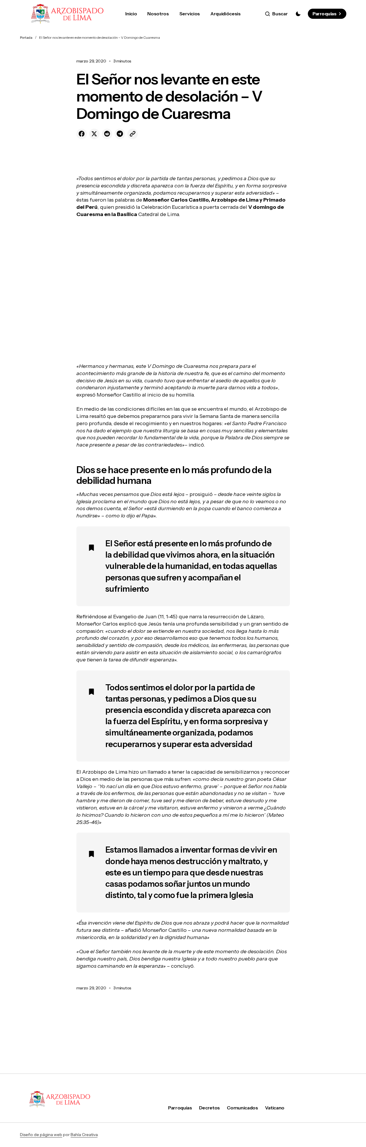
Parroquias (324, 13)
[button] (276, 14)
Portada (26, 37)
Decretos (209, 1108)
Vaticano (274, 1108)
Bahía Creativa (84, 1134)
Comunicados (242, 1108)
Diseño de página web (41, 1134)
